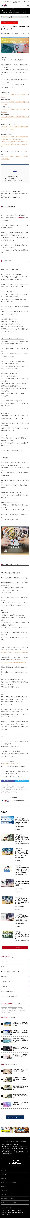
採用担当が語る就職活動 (8, 991)
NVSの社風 (4, 976)
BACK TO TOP (15, 1117)
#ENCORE (15, 789)
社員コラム (4, 986)
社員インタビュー (6, 981)
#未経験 (20, 1008)
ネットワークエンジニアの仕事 (10, 996)
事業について (5, 966)
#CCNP (3, 789)
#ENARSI (21, 789)
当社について (5, 961)
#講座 (26, 789)
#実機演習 (8, 789)
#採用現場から (22, 1010)
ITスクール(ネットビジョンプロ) (10, 971)
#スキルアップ (13, 791)
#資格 (11, 787)
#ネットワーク (5, 787)
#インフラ (4, 1012)
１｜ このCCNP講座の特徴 (12, 176)
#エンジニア (4, 785)
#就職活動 (11, 1010)
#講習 (7, 791)
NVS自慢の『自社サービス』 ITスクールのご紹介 (14, 652)
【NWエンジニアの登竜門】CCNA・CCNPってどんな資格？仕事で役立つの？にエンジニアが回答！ (15, 144)
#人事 (9, 1012)
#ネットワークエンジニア (14, 785)
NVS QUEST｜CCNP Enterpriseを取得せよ (13, 662)
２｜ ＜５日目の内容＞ (11, 178)
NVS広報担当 (7, 33)
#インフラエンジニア (13, 1008)
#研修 (3, 791)
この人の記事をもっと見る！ (19, 800)
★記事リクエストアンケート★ (9, 763)
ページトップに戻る (15, 947)
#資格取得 (16, 787)
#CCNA (21, 787)
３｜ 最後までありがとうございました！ (15, 180)
